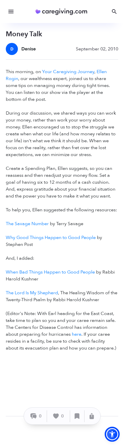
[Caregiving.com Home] (63, 11)
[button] (112, 434)
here (76, 334)
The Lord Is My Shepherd (32, 293)
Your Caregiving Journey (68, 72)
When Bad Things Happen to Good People (50, 272)
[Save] (77, 416)
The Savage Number (27, 224)
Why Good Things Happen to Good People (51, 237)
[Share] (91, 416)
